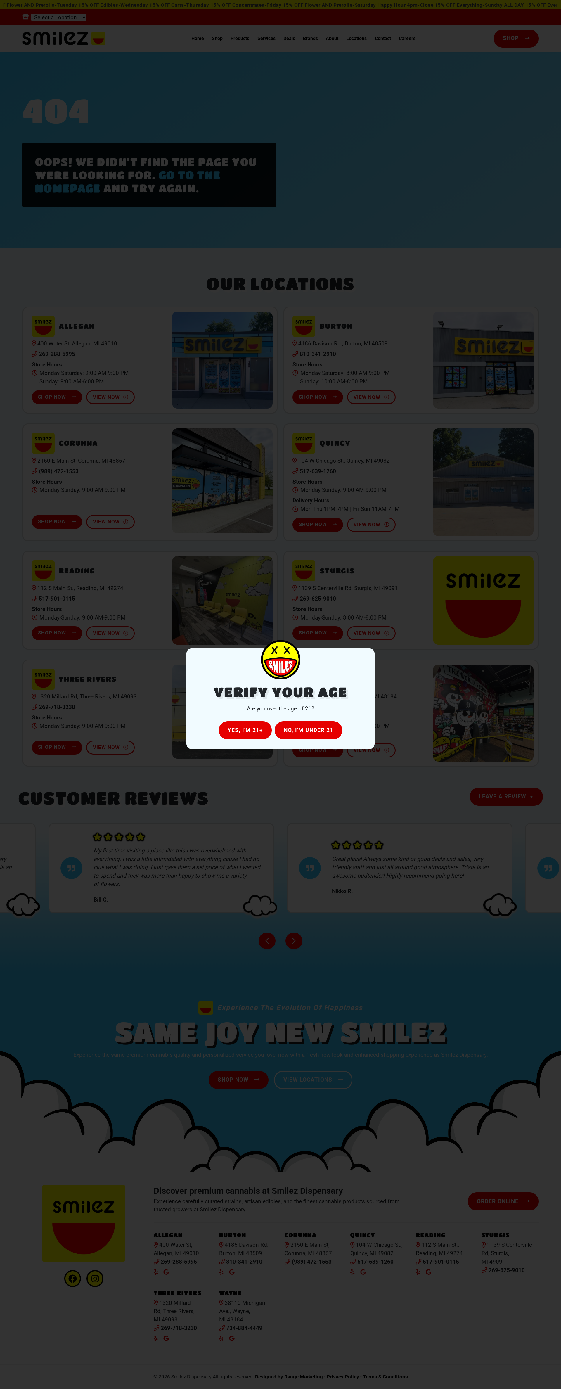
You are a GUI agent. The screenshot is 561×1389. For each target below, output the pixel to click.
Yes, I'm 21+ (245, 730)
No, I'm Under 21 (308, 730)
